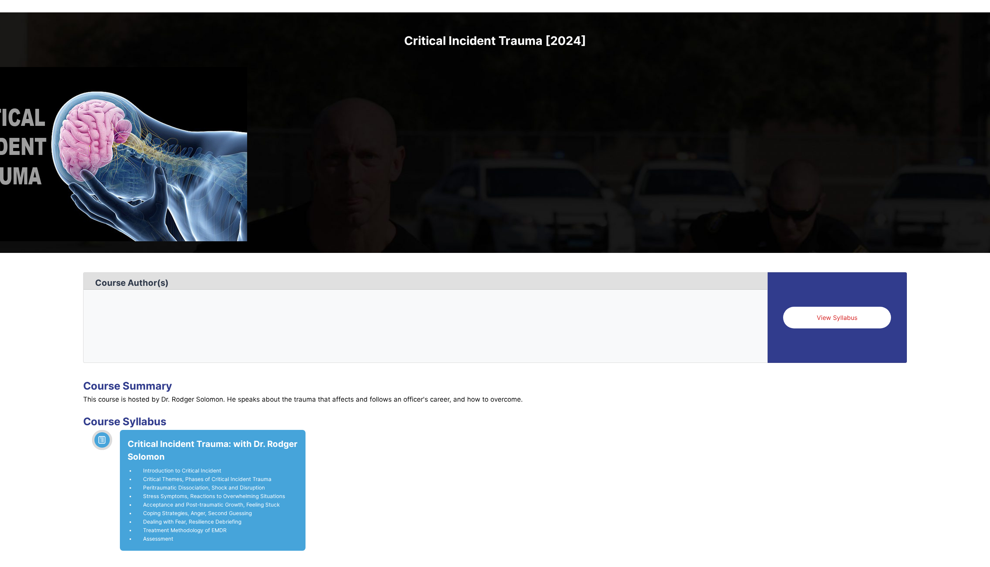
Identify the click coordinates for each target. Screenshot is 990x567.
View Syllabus (837, 317)
